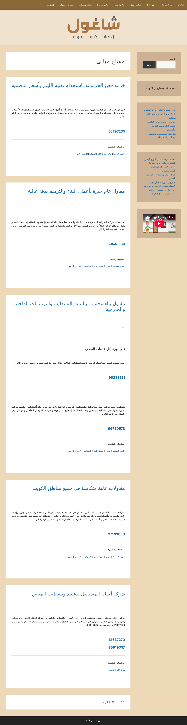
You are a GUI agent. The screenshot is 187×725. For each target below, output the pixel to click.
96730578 (116, 429)
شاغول (181, 4)
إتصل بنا (50, 4)
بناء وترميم (119, 4)
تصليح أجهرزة (135, 4)
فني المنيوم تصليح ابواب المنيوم (160, 109)
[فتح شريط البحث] (40, 5)
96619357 (116, 647)
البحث (173, 59)
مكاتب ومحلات (85, 4)
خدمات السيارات (66, 4)
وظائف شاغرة (103, 4)
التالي (106, 702)
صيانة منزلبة (167, 4)
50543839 (116, 244)
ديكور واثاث (151, 4)
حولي (110, 154)
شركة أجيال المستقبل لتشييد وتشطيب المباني (78, 594)
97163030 (116, 534)
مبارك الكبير (101, 154)
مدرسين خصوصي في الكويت (161, 121)
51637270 (117, 640)
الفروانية (92, 154)
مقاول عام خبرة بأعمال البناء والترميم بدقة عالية (76, 191)
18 (113, 702)
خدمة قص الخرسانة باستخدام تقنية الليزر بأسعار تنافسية (68, 85)
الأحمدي (85, 154)
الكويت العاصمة (119, 154)
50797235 (116, 131)
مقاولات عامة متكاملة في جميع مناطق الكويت (78, 488)
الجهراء (77, 154)
